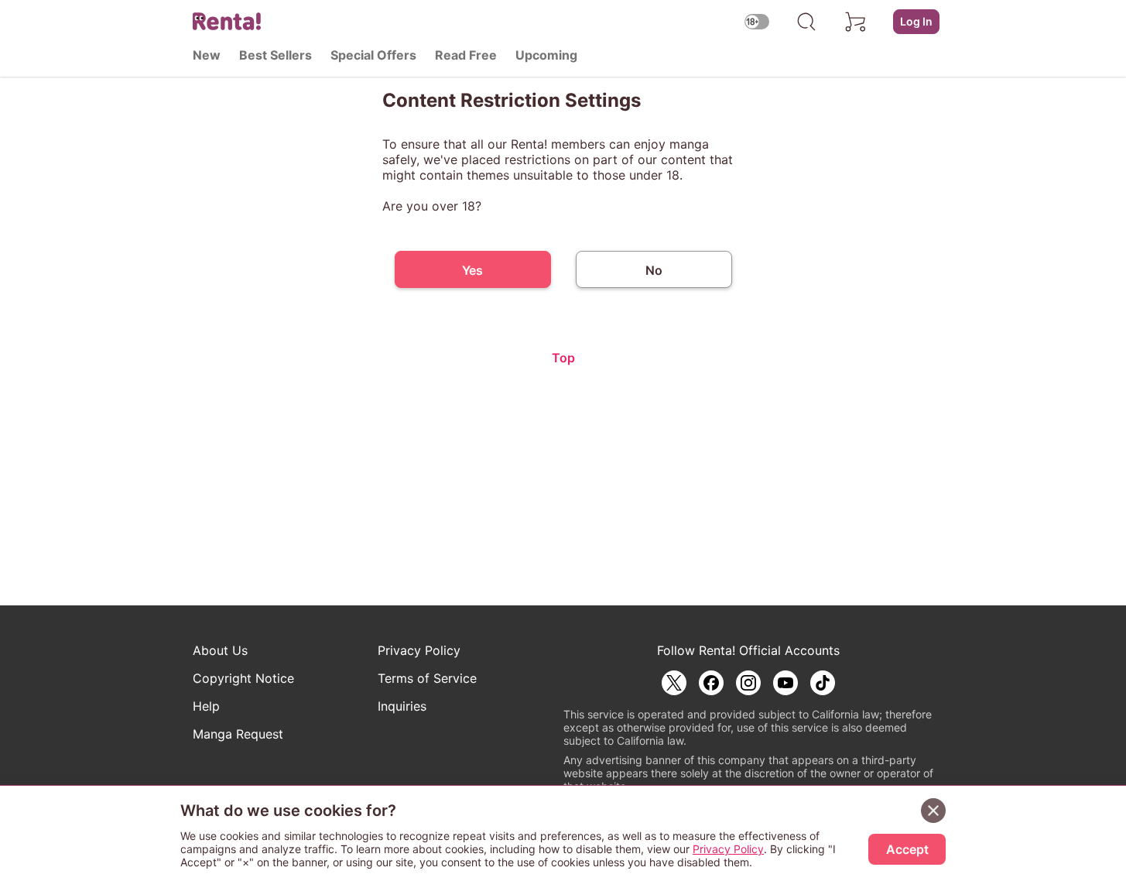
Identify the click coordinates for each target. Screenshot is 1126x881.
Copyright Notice (243, 678)
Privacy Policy (419, 650)
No (653, 270)
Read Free (466, 55)
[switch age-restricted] (756, 21)
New (207, 55)
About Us (220, 650)
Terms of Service (427, 678)
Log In (916, 21)
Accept (907, 849)
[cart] (856, 21)
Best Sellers (275, 55)
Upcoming (546, 55)
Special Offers (373, 55)
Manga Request (238, 734)
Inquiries (402, 706)
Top (563, 357)
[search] (806, 21)
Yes (472, 270)
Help (206, 706)
